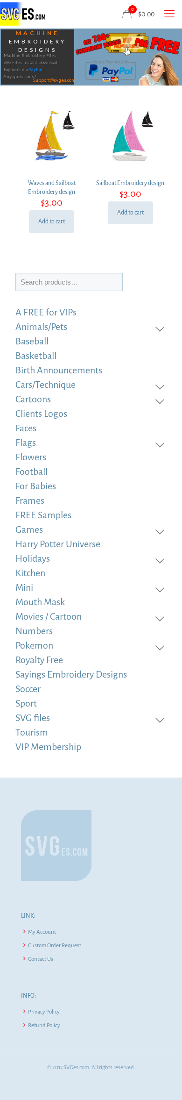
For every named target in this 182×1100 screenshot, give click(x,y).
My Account (42, 932)
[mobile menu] (169, 14)
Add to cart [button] (51, 221)
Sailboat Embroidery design (130, 183)
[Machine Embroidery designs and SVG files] (22, 14)
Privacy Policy (44, 1012)
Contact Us (40, 959)
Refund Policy (44, 1025)
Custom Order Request (54, 946)
